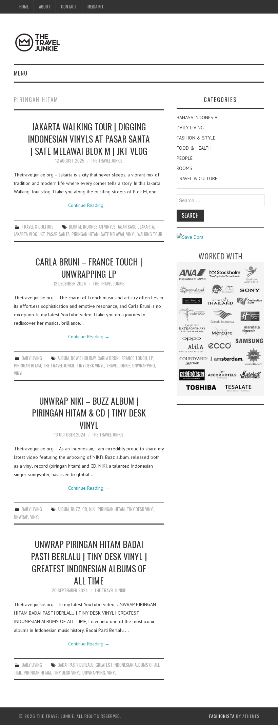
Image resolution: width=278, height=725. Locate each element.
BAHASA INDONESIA (197, 117)
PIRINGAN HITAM (85, 234)
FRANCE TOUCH (134, 358)
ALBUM (63, 358)
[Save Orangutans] (190, 237)
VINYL (130, 234)
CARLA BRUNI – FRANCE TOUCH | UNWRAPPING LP (89, 267)
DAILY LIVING (32, 358)
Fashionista (222, 716)
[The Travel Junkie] (37, 42)
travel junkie (118, 365)
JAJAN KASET (128, 226)
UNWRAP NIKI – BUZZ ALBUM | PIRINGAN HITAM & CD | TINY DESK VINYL (89, 412)
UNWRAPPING (143, 365)
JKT (42, 234)
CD (84, 509)
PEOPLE (185, 158)
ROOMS (184, 168)
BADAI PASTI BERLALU (76, 665)
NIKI (92, 509)
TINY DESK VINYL (90, 365)
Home (23, 6)
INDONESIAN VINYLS (99, 226)
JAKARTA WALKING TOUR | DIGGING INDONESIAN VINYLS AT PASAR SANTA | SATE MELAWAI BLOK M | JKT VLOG (89, 138)
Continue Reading (89, 205)
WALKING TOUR (149, 234)
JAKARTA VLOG (25, 234)
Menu (20, 73)
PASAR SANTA (58, 234)
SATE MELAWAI (112, 234)
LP (151, 358)
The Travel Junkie (106, 160)
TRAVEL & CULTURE (37, 226)
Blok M (75, 226)
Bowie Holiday (83, 358)
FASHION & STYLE (196, 138)
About (45, 6)
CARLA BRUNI (109, 358)
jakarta (147, 226)
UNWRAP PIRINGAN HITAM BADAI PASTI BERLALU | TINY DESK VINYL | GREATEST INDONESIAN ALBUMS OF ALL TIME (89, 562)
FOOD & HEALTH (194, 148)
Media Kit (95, 6)
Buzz (75, 509)
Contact (69, 6)
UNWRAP (21, 517)
